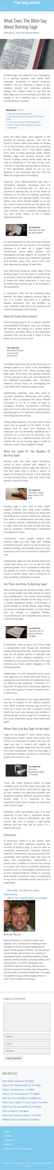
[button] (51, 8)
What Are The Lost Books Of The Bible (22, 1106)
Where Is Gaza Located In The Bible (21, 1119)
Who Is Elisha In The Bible (15, 1111)
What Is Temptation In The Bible (19, 1089)
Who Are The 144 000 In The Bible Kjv (22, 1098)
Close (20, 110)
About (7, 1131)
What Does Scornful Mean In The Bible (22, 1115)
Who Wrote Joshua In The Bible (18, 1081)
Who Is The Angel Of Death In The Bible (27, 898)
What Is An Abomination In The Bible (21, 1094)
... (5, 985)
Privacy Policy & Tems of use (18, 1148)
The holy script (27, 3)
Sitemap (8, 1144)
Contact (8, 1136)
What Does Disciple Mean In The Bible (22, 1085)
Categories (9, 1140)
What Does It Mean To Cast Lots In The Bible (25, 1102)
